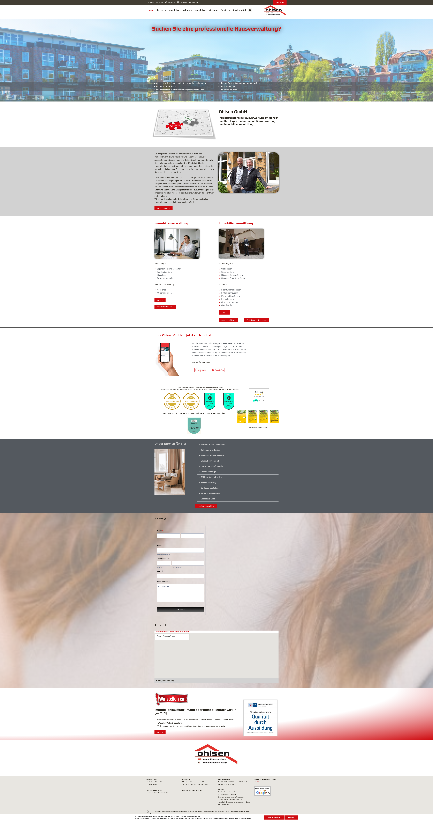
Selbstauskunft (208, 499)
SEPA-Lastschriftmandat (212, 466)
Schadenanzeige (208, 472)
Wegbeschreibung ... (167, 680)
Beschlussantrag (208, 482)
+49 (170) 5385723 (195, 790)
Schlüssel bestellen (210, 488)
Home (150, 10)
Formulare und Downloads (213, 444)
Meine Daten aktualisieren (213, 455)
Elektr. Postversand (210, 461)
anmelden (279, 2)
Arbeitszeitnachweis (210, 493)
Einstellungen (144, 819)
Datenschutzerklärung (243, 818)
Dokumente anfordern (211, 450)
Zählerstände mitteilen (211, 477)
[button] (238, 444)
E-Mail (221, 726)
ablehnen (291, 817)
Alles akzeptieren (274, 817)
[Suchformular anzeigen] (250, 10)
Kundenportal (239, 10)
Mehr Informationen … (202, 362)
